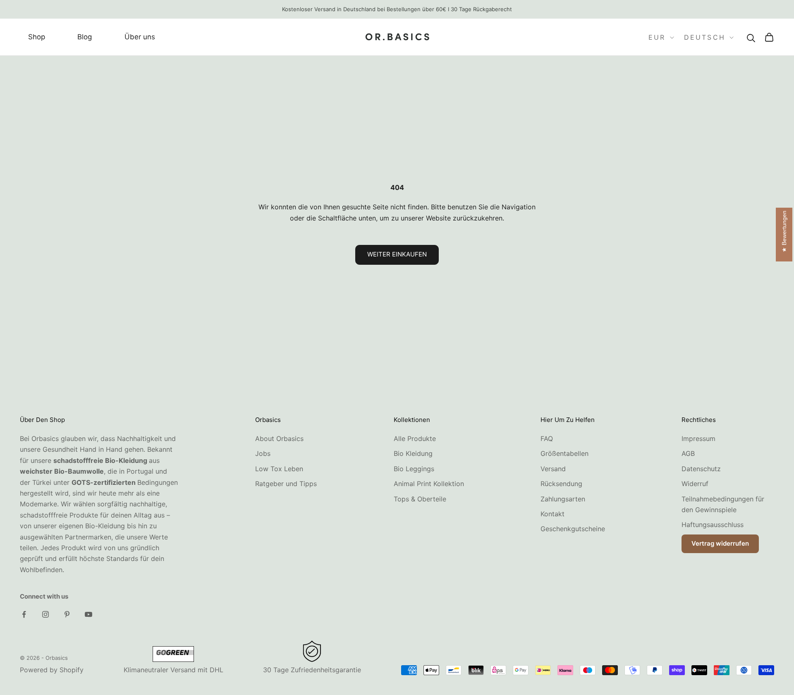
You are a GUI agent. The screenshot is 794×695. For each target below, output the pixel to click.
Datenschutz (701, 469)
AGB (688, 453)
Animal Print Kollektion (429, 483)
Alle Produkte (415, 438)
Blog (84, 37)
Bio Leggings (414, 469)
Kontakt (552, 514)
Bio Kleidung (413, 453)
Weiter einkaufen (397, 254)
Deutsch (704, 38)
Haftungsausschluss (713, 524)
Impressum (698, 438)
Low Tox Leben (279, 469)
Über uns (139, 37)
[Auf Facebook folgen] (24, 614)
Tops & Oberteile (420, 499)
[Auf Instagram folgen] (45, 614)
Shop (36, 37)
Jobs (262, 453)
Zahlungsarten (562, 499)
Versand (553, 469)
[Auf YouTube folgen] (88, 614)
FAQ (546, 438)
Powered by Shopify (52, 670)
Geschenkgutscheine (572, 529)
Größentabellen (564, 453)
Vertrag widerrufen (720, 543)
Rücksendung (561, 483)
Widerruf (695, 483)
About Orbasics (279, 438)
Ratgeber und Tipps (286, 483)
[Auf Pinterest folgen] (67, 614)
